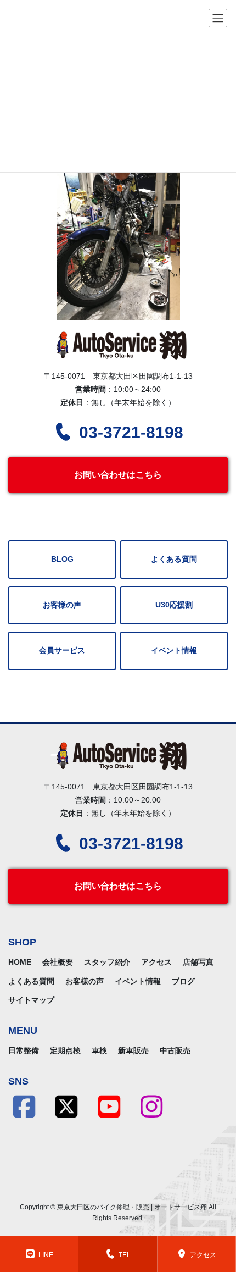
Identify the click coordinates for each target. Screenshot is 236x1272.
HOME (19, 962)
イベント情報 (174, 650)
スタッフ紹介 (107, 962)
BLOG (62, 559)
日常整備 (23, 1050)
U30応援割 (174, 605)
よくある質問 (174, 559)
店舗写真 (198, 962)
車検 (99, 1050)
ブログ (183, 981)
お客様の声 (62, 605)
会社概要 (57, 962)
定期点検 (65, 1050)
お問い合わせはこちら (118, 474)
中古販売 (175, 1050)
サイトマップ (31, 1000)
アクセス (156, 962)
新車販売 (133, 1050)
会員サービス (62, 650)
